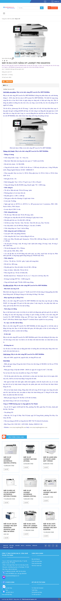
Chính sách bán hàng (7, 594)
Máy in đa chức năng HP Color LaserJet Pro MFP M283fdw (50, 526)
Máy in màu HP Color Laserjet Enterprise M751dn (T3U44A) (10, 493)
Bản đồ (11, 547)
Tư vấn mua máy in (36, 594)
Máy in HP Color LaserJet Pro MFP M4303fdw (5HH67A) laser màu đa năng (10, 527)
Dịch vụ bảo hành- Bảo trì (8, 592)
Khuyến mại (28, 545)
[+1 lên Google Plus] (7, 60)
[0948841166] (4, 573)
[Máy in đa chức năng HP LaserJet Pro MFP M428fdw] (30, 515)
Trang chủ (4, 18)
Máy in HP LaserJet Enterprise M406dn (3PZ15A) (29, 493)
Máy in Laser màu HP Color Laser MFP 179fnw (50, 459)
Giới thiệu (11, 545)
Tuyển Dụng (34, 590)
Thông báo (34, 545)
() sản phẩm (54, 8)
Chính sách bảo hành (36, 563)
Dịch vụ (22, 545)
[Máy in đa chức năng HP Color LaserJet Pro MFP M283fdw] (50, 515)
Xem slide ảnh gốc (7, 58)
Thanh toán (5, 547)
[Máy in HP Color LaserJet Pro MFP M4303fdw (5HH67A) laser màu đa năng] (11, 515)
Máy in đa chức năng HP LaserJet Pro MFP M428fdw (30, 526)
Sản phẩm (17, 545)
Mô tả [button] (6, 85)
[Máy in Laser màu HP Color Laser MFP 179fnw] (50, 449)
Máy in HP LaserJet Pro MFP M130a (50, 492)
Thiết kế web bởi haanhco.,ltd (29, 599)
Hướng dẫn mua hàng (37, 592)
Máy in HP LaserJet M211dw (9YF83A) (30, 459)
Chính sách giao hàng (37, 561)
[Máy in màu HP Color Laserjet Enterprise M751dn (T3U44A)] (11, 482)
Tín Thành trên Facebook (37, 588)
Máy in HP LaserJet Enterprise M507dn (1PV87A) (10, 460)
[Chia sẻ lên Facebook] (2, 60)
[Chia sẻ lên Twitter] (4, 60)
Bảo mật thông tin (36, 559)
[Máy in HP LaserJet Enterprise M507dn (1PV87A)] (11, 449)
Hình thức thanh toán (36, 565)
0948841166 (56, 1)
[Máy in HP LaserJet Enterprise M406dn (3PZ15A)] (30, 482)
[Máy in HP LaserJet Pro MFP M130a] (50, 482)
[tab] (30, 85)
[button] (48, 37)
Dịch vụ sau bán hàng (7, 588)
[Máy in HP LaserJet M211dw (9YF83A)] (30, 449)
